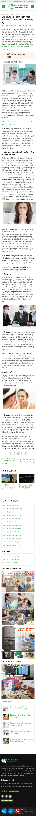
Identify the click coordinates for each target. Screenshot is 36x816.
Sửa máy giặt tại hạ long (11, 559)
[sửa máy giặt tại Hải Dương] (18, 609)
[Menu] (3, 6)
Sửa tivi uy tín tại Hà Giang (12, 522)
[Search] (32, 6)
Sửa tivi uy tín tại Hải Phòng (12, 509)
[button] (18, 55)
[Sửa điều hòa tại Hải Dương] (18, 581)
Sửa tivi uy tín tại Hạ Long (11, 545)
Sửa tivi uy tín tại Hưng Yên (12, 515)
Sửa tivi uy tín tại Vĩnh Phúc (12, 525)
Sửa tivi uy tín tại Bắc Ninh (12, 535)
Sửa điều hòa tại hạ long (11, 556)
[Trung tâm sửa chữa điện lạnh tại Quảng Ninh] (18, 6)
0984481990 (14, 791)
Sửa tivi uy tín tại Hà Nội (11, 505)
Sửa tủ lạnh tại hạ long (10, 562)
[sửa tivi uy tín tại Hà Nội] (18, 689)
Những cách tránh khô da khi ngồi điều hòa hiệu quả (9, 460)
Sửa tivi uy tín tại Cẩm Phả (12, 538)
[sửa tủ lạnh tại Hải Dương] (18, 642)
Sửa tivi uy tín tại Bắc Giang (12, 512)
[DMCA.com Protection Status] (7, 800)
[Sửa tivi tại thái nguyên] (18, 672)
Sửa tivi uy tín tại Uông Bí (11, 542)
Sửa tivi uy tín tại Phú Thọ (11, 518)
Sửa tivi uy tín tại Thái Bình (12, 532)
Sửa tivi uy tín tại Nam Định (12, 528)
